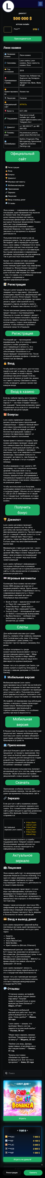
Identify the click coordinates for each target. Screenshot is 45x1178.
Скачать (22, 782)
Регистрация (13, 167)
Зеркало (11, 192)
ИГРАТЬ (23, 104)
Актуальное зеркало (22, 858)
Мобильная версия (16, 185)
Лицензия (12, 196)
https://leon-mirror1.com (31, 823)
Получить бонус (22, 510)
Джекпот (12, 178)
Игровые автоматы (16, 182)
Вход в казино (22, 392)
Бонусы (11, 174)
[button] (40, 3)
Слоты (22, 627)
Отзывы (11, 203)
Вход (10, 171)
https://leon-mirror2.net (31, 828)
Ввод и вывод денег (17, 200)
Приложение (13, 189)
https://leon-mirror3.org (31, 833)
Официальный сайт (22, 156)
